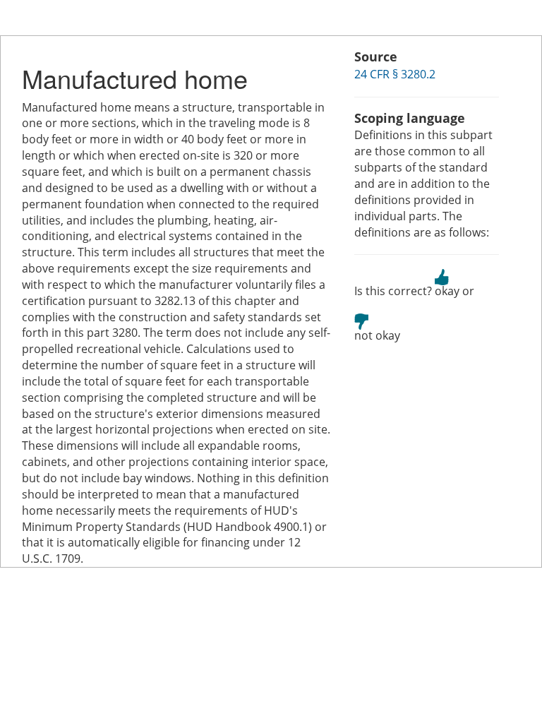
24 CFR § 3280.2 (394, 74)
